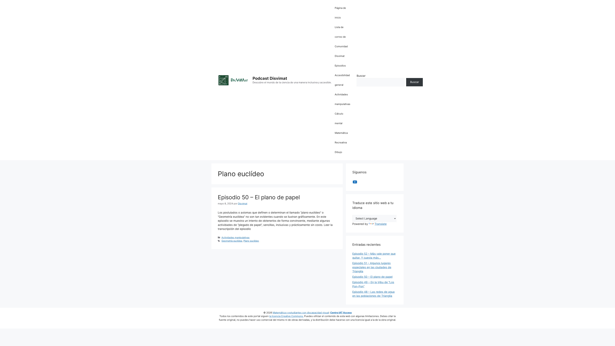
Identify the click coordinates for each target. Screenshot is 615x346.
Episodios (340, 65)
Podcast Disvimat (270, 78)
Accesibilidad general (342, 80)
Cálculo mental (339, 118)
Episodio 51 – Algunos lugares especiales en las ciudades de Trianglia (371, 267)
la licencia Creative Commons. (286, 316)
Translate (381, 224)
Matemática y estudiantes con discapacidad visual (301, 312)
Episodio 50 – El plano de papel (259, 197)
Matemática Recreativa (341, 137)
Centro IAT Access (341, 312)
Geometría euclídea (231, 240)
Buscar (361, 75)
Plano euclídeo (251, 240)
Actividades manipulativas (342, 99)
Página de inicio (340, 12)
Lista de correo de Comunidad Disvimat (341, 42)
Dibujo (338, 152)
